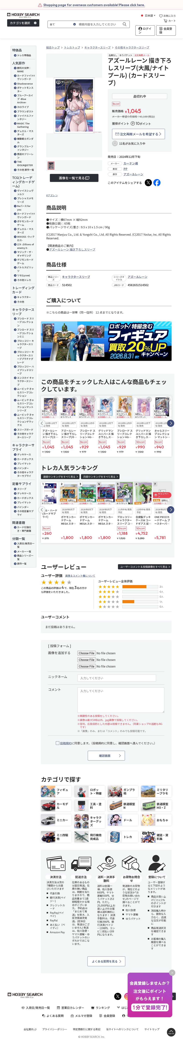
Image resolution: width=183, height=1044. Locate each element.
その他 (20, 301)
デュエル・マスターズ (25, 132)
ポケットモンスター (25, 89)
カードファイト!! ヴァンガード (26, 77)
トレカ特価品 (24, 55)
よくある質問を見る (105, 961)
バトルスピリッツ (25, 269)
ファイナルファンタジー (25, 117)
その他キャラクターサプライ (25, 474)
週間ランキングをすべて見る (59, 476)
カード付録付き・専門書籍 (24, 528)
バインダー (23, 468)
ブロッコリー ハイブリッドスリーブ (25, 370)
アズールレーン (133, 174)
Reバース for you (23, 207)
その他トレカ (24, 280)
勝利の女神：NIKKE (24, 69)
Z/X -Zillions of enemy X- (25, 246)
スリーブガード (25, 429)
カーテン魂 (130, 163)
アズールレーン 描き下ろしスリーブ (72, 249)
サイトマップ (151, 1029)
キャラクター (24, 297)
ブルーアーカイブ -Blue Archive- (25, 99)
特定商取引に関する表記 (86, 1029)
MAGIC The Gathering (23, 125)
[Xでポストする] (148, 182)
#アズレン (52, 195)
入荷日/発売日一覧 (25, 545)
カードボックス (25, 459)
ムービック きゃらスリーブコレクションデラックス (25, 420)
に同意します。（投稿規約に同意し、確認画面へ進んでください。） (108, 743)
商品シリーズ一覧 (25, 557)
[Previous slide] (41, 423)
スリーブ (21, 489)
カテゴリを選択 (20, 23)
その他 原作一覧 (25, 169)
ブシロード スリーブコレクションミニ (25, 333)
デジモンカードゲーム (25, 261)
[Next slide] (170, 423)
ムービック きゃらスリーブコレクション (25, 392)
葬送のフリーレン (25, 155)
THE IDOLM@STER (25, 163)
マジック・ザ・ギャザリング (25, 253)
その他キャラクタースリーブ (25, 435)
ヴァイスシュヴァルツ (25, 192)
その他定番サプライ (25, 512)
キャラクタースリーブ (76, 277)
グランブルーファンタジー (25, 148)
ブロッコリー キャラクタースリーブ (25, 344)
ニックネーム (57, 676)
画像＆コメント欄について (80, 575)
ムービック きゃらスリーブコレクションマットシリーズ (25, 405)
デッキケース (24, 454)
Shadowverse (25, 83)
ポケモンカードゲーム (25, 223)
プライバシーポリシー (54, 1029)
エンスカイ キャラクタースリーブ (25, 381)
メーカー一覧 (24, 551)
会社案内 (29, 1029)
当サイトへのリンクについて (122, 1029)
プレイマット (24, 463)
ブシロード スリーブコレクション (25, 322)
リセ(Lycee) (23, 275)
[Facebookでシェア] (156, 182)
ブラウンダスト (25, 111)
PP (125, 169)
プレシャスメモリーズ (25, 200)
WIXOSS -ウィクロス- (25, 238)
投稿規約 (65, 743)
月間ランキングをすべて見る (99, 476)
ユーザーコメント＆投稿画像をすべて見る (143, 566)
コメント (54, 689)
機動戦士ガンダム (25, 140)
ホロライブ (23, 107)
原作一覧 (21, 563)
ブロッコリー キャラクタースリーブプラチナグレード (25, 357)
